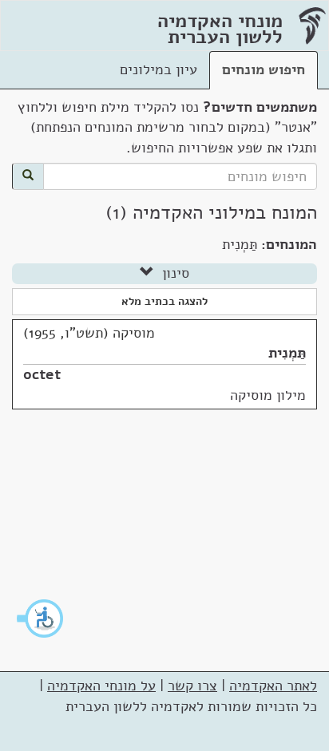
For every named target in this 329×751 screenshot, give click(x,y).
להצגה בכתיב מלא (164, 301)
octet (42, 374)
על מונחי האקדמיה (101, 685)
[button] (41, 618)
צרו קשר (192, 685)
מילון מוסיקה (268, 395)
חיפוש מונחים (263, 69)
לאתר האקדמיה (273, 685)
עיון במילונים (158, 69)
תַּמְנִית (287, 352)
